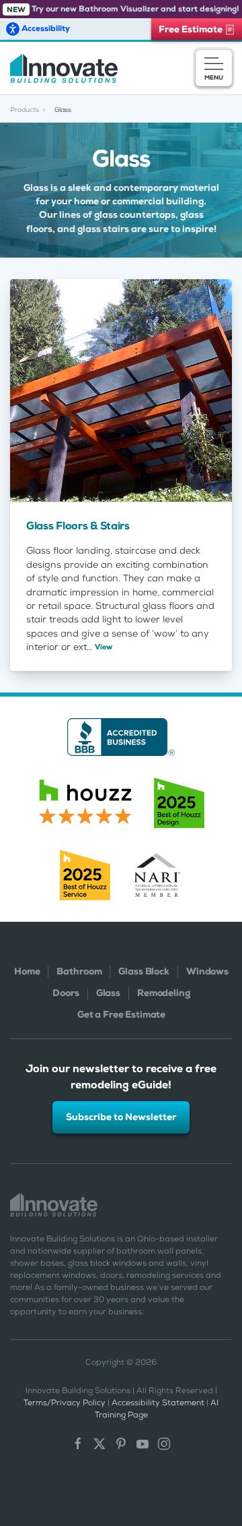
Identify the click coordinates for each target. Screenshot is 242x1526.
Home (27, 971)
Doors (65, 993)
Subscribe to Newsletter (121, 1117)
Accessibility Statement (158, 1402)
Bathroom (79, 971)
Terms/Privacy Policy (65, 1402)
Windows (207, 971)
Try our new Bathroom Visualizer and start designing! (123, 8)
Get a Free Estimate (121, 1014)
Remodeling (163, 993)
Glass (108, 993)
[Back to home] (64, 68)
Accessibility (44, 28)
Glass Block (143, 971)
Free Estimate (192, 29)
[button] (214, 68)
